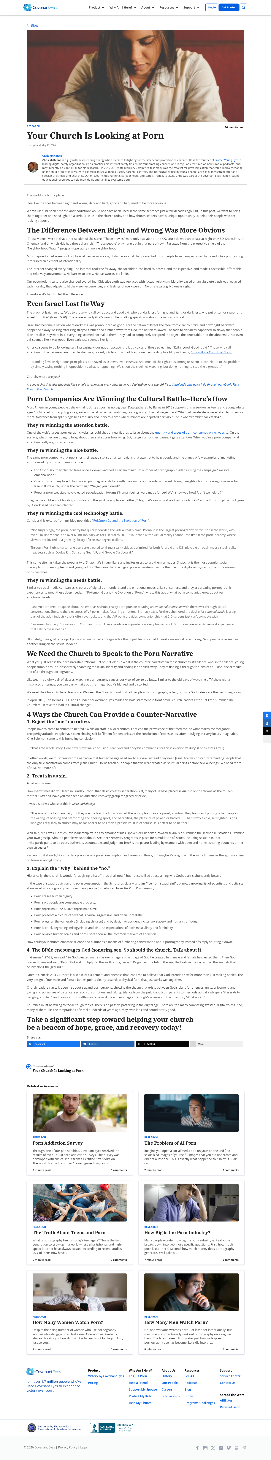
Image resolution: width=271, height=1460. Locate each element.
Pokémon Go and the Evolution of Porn (120, 521)
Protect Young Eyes (226, 160)
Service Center (230, 1376)
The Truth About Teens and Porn (69, 1232)
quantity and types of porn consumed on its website (191, 432)
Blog (34, 25)
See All (189, 1376)
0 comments (119, 1170)
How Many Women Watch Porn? (68, 1322)
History (167, 1376)
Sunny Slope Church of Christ (211, 352)
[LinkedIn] (267, 723)
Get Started (229, 7)
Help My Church (140, 1403)
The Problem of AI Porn (170, 1143)
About (145, 7)
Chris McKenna (52, 155)
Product (94, 7)
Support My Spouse (143, 1389)
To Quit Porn (138, 1376)
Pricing (93, 1383)
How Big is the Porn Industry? (177, 1232)
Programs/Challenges (200, 1403)
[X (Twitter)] (267, 731)
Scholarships (171, 1396)
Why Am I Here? (121, 7)
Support (189, 7)
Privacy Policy (67, 1447)
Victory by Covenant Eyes (106, 1376)
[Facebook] (267, 715)
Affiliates (226, 1400)
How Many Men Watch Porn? (176, 1322)
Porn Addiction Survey (58, 1143)
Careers (167, 1389)
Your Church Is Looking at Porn (58, 1068)
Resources (166, 7)
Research (33, 126)
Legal (84, 1447)
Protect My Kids (140, 1396)
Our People (170, 1383)
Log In (212, 7)
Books (189, 1396)
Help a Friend (138, 1383)
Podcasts (191, 1383)
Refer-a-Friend (230, 1407)
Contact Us (227, 1383)
